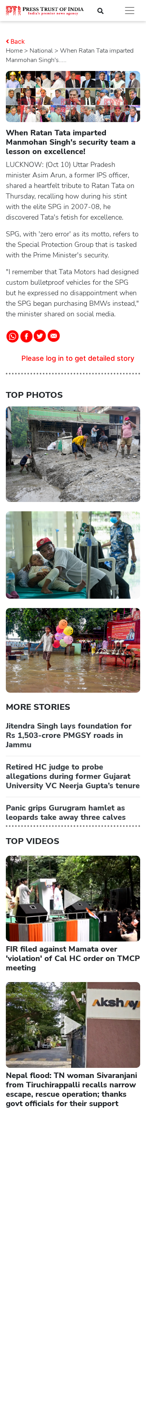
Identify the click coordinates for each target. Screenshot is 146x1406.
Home (14, 50)
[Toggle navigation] (129, 10)
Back (18, 41)
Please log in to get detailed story (77, 358)
